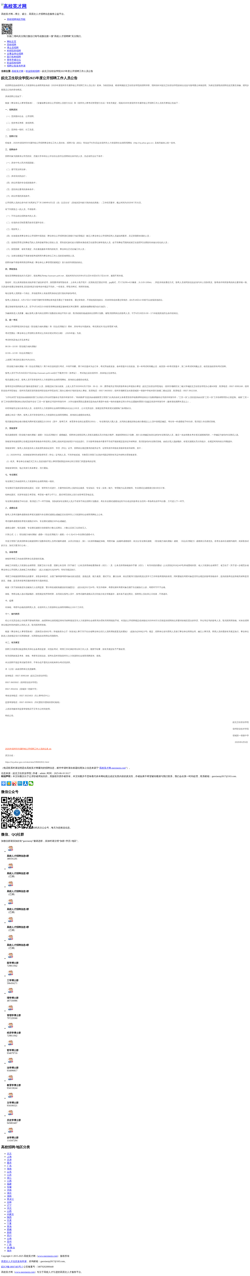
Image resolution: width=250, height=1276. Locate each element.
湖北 (9, 1193)
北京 (9, 1153)
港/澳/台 (11, 1247)
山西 (9, 1211)
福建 (9, 1184)
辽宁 (9, 1205)
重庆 (9, 1162)
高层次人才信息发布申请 (14, 1261)
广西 (9, 1244)
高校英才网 (17, 71)
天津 (9, 1159)
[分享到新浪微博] (14, 783)
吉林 (9, 1202)
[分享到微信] (31, 783)
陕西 (9, 1217)
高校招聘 (11, 44)
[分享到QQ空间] (9, 783)
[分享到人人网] (25, 783)
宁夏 (9, 1223)
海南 (9, 1169)
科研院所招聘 (14, 50)
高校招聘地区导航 (16, 19)
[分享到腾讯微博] (20, 783)
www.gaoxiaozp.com (47, 1256)
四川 (9, 1235)
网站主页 (11, 41)
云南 (9, 1238)
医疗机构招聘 (14, 56)
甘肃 (9, 1220)
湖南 (9, 1196)
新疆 (9, 1232)
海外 (9, 1250)
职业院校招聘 (14, 63)
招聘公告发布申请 (16, 66)
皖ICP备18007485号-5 (12, 1266)
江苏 (9, 1175)
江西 (9, 1181)
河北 (9, 1208)
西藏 (9, 1229)
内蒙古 (10, 1214)
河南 (9, 1190)
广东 (9, 1166)
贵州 (9, 1241)
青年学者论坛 (14, 59)
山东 (9, 1172)
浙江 (9, 1178)
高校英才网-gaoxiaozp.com (112, 768)
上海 (9, 1156)
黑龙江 (10, 1199)
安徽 (9, 1187)
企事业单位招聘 (15, 53)
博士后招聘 (13, 47)
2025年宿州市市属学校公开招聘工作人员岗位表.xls (28, 749)
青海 (9, 1226)
